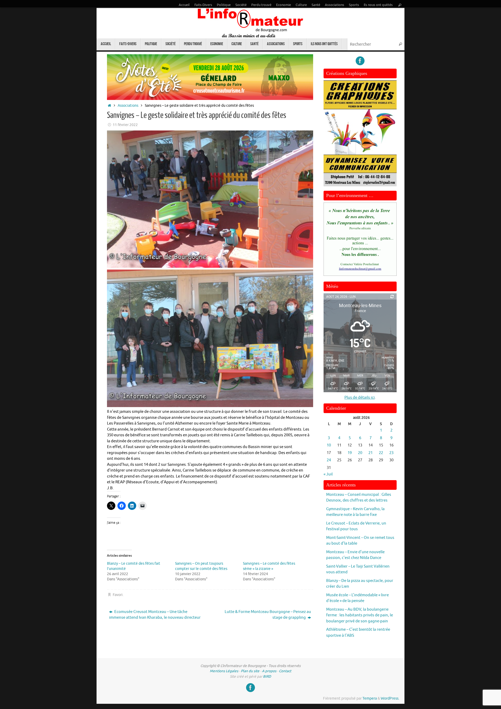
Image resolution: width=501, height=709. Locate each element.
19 (350, 452)
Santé (316, 5)
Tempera (369, 698)
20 (360, 452)
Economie (283, 5)
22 (381, 452)
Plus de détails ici (359, 397)
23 (391, 452)
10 (329, 445)
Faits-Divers (203, 5)
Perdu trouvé (261, 5)
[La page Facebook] (360, 60)
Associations (334, 5)
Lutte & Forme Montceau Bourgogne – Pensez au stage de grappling (268, 614)
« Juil (328, 474)
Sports (354, 5)
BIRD (267, 676)
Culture (301, 5)
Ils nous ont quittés (378, 5)
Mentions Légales (224, 671)
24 (329, 460)
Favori (118, 595)
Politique (224, 5)
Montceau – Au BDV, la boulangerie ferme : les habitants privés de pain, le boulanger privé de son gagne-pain (359, 615)
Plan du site (250, 671)
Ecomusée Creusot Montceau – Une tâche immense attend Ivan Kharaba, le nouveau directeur (155, 614)
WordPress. (390, 698)
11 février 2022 (125, 125)
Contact (285, 671)
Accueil (184, 5)
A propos (269, 671)
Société (241, 5)
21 (370, 452)
